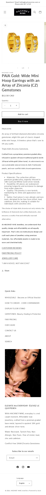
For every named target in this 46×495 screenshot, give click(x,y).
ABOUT (8, 336)
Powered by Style (35, 490)
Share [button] (7, 271)
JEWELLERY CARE (10, 258)
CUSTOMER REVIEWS (12, 248)
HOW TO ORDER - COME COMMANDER (22, 303)
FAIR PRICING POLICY (11, 253)
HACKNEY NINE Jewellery (19, 490)
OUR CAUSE (10, 325)
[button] (5, 12)
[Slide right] (28, 68)
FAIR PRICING (11, 319)
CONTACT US (10, 331)
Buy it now (23, 121)
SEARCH (8, 341)
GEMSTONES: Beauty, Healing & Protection (23, 314)
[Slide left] (17, 68)
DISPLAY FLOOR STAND (15, 308)
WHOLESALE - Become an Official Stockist (22, 298)
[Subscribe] (36, 458)
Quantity (5, 101)
